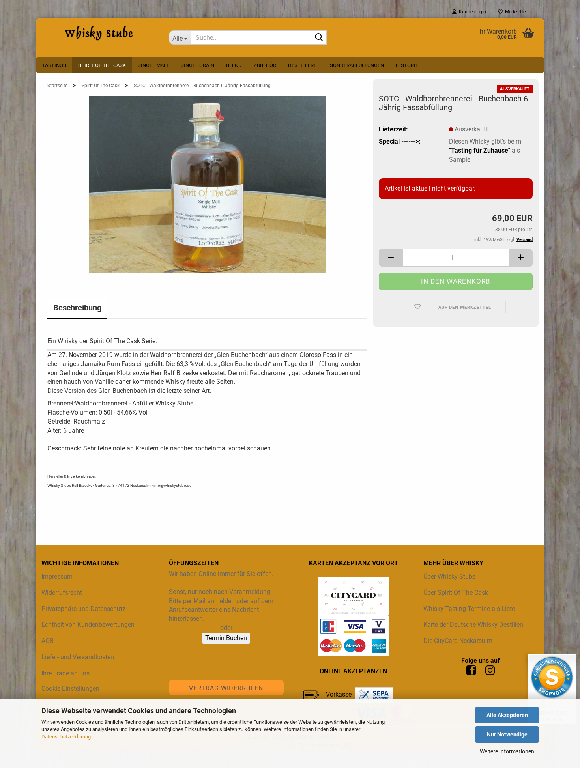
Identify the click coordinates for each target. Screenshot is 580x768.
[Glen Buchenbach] (207, 184)
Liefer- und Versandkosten (77, 657)
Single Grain (197, 65)
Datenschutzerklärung (66, 737)
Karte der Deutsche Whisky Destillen (473, 624)
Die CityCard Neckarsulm (457, 641)
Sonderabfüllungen (357, 65)
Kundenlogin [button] (471, 12)
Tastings (54, 65)
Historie (407, 65)
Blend (234, 65)
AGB (47, 641)
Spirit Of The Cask (102, 65)
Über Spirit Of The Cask (455, 592)
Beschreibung (77, 307)
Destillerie (303, 65)
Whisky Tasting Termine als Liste (469, 609)
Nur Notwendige (507, 734)
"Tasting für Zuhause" (479, 150)
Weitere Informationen (507, 751)
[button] (390, 258)
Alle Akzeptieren (507, 715)
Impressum (57, 576)
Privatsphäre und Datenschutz (83, 609)
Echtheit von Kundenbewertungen (88, 624)
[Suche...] (319, 38)
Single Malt (153, 65)
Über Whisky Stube (449, 576)
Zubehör (265, 65)
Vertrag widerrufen (226, 688)
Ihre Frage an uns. (66, 673)
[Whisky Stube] (99, 33)
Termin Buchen (226, 638)
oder (226, 628)
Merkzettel (515, 12)
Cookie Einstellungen (70, 688)
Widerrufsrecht (61, 592)
